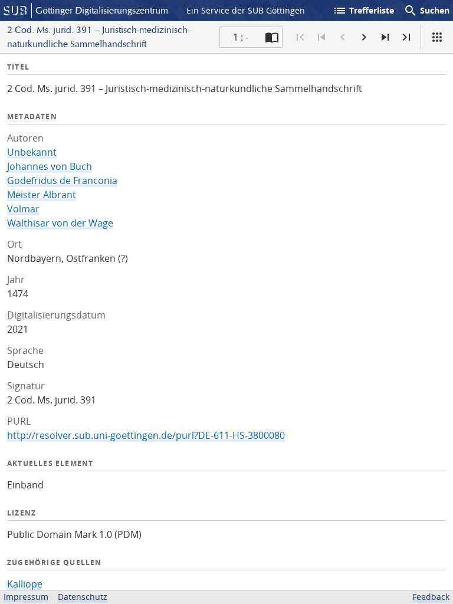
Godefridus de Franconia (62, 180)
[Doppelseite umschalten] (272, 37)
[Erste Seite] (300, 37)
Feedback (430, 596)
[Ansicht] (437, 37)
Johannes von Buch (49, 166)
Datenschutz (82, 596)
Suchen (426, 11)
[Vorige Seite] (342, 37)
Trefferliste (363, 11)
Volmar (23, 208)
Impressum (26, 596)
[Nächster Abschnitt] (385, 37)
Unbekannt (32, 152)
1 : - (240, 37)
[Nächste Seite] (364, 37)
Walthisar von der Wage (60, 222)
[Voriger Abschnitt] (321, 37)
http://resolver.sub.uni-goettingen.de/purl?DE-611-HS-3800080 (146, 435)
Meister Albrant (41, 194)
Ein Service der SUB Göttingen (245, 10)
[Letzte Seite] (406, 37)
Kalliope (24, 583)
